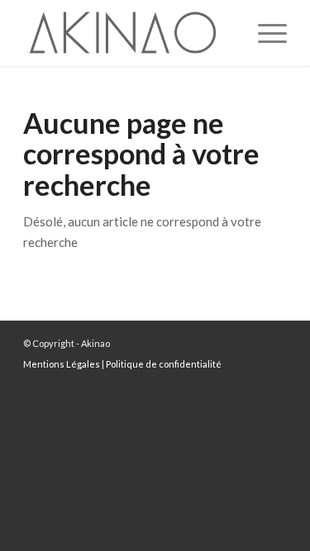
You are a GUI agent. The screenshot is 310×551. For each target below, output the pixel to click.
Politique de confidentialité (164, 364)
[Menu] (264, 33)
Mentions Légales (61, 364)
